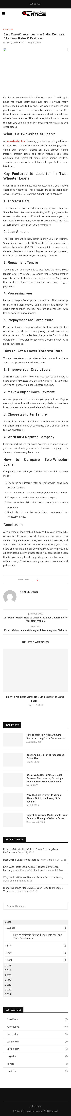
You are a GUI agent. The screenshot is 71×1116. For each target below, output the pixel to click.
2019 (8, 994)
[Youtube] (38, 1094)
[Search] (67, 13)
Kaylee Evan (18, 42)
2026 (8, 922)
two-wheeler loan (16, 141)
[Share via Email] (53, 579)
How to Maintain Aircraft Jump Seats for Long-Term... (35, 699)
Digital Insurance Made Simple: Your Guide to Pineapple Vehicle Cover (47, 816)
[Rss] (46, 1094)
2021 (8, 985)
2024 (8, 970)
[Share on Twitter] (46, 579)
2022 (8, 980)
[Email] (42, 1094)
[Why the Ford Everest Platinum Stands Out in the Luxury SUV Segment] (13, 800)
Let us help (35, 3)
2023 (8, 975)
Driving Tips (37, 1048)
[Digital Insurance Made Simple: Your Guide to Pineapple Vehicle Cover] (13, 820)
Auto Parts (37, 1019)
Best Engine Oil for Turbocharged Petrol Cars (45, 756)
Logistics (37, 1056)
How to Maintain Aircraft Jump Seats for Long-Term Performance (45, 736)
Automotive (37, 1026)
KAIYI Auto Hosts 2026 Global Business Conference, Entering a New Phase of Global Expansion (44, 778)
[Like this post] (40, 579)
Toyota (37, 1063)
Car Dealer (37, 1034)
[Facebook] (25, 1094)
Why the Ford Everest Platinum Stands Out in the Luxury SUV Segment (43, 798)
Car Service (37, 1041)
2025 (8, 965)
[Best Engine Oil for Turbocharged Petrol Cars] (13, 760)
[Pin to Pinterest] (50, 579)
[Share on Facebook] (43, 579)
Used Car (37, 1071)
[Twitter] (29, 1094)
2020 (8, 989)
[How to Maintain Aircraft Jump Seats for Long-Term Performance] (35, 670)
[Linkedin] (33, 1094)
